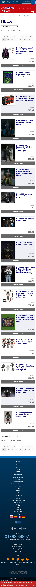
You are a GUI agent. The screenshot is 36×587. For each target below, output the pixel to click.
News (9, 11)
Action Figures (13, 16)
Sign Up (18, 469)
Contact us (18, 509)
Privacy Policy (18, 511)
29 (29, 40)
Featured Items (18, 477)
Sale (20, 1)
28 (25, 40)
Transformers (26, 1)
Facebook (11, 528)
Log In (18, 467)
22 (31, 37)
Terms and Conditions (18, 500)
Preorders (15, 1)
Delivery (18, 498)
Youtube (20, 528)
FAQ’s (18, 505)
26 (16, 40)
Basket (18, 471)
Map (18, 555)
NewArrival (3, 1)
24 (8, 40)
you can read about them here (24, 582)
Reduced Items (18, 482)
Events (18, 488)
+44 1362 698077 (11, 539)
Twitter (15, 528)
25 (12, 40)
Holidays (18, 514)
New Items (18, 479)
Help (18, 507)
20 (22, 37)
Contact (4, 11)
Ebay (24, 528)
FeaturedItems (9, 1)
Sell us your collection (18, 484)
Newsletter (18, 486)
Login (6, 11)
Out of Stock (18, 66)
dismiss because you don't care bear (15, 585)
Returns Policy (18, 503)
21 (27, 37)
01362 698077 (18, 536)
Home (2, 11)
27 (21, 40)
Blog (18, 492)
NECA (20, 16)
